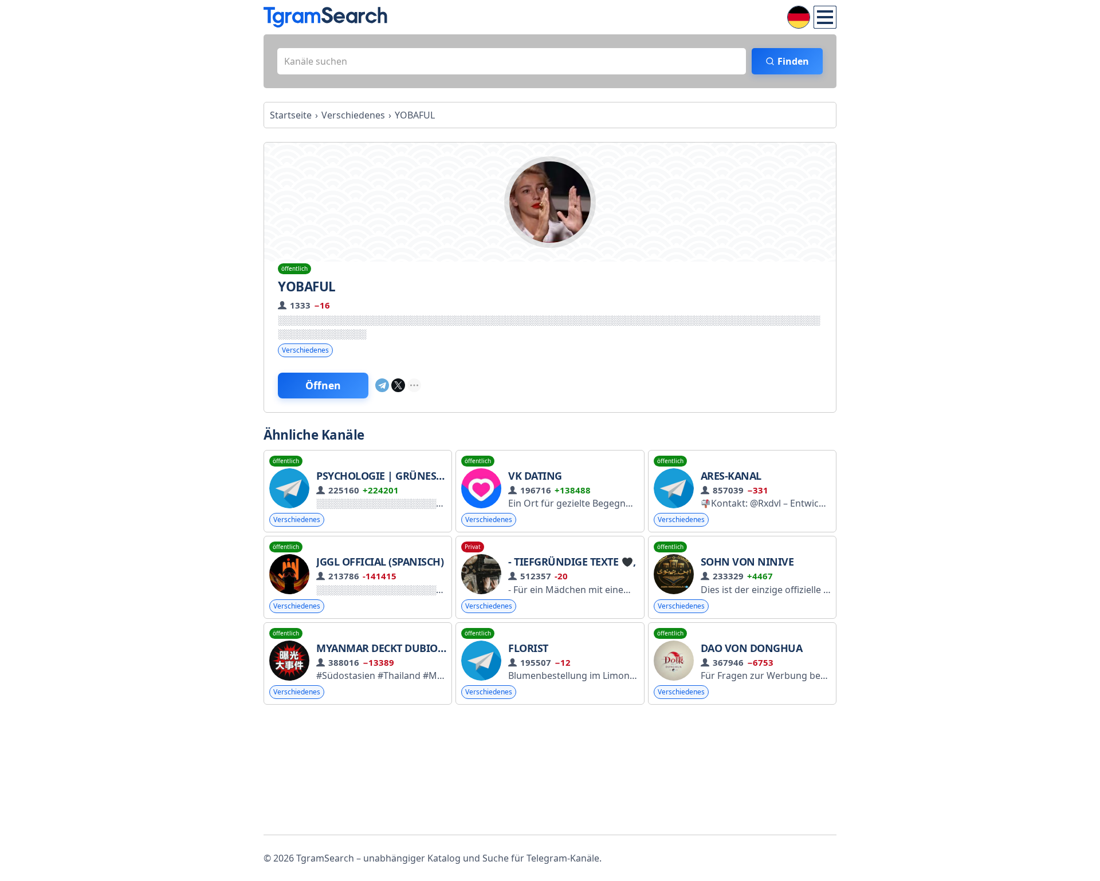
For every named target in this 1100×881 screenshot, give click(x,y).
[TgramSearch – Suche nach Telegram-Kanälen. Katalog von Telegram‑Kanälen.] (325, 17)
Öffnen (323, 385)
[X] (398, 385)
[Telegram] (382, 385)
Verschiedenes (305, 350)
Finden (793, 61)
